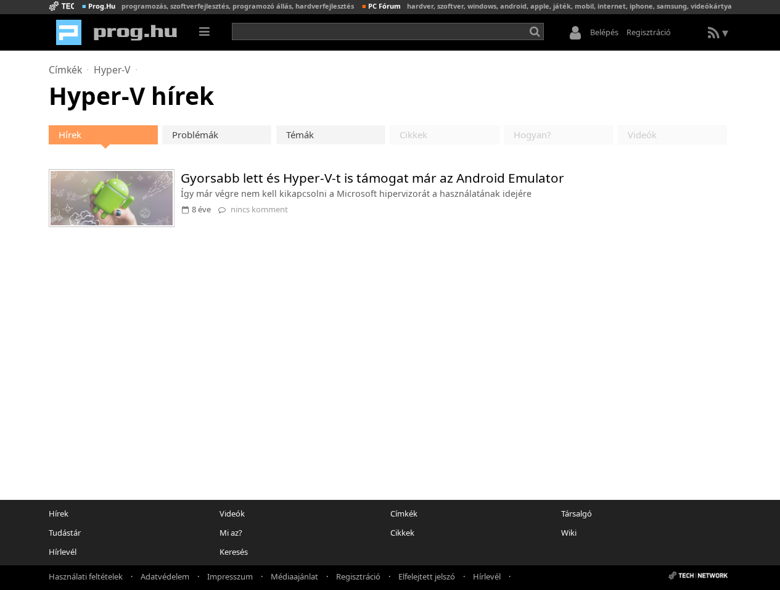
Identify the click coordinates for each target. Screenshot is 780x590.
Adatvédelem (165, 576)
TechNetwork (61, 6)
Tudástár (65, 532)
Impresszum (230, 576)
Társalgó (576, 513)
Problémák (195, 134)
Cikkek (402, 532)
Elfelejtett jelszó (426, 576)
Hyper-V (112, 70)
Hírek (70, 134)
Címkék (65, 70)
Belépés (604, 32)
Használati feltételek (86, 576)
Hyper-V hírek (131, 95)
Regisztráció (648, 32)
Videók (232, 513)
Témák (300, 134)
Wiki (569, 532)
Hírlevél (62, 551)
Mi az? (231, 532)
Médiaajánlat (294, 576)
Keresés (234, 551)
